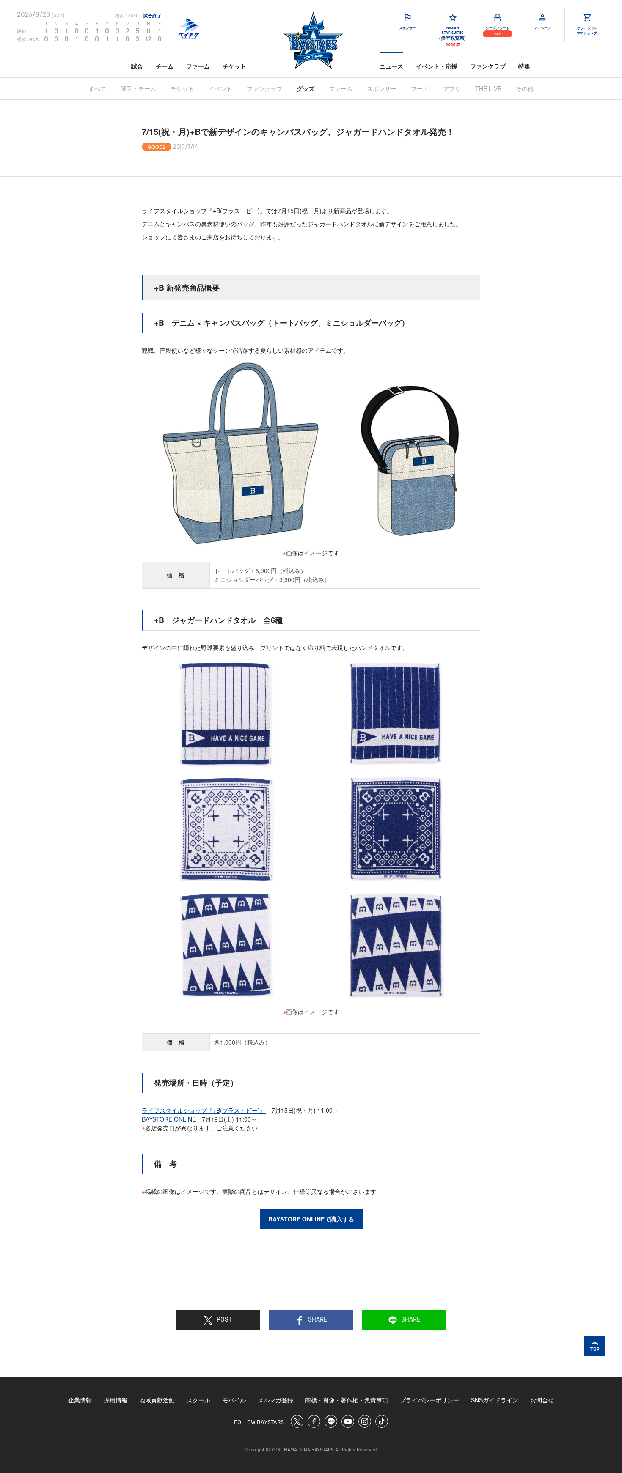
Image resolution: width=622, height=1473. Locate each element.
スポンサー (381, 88)
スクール (198, 1400)
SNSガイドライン (494, 1400)
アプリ (452, 88)
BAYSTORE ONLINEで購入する (311, 1219)
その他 (525, 88)
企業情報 (80, 1400)
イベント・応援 (436, 66)
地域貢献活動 (157, 1400)
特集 (524, 66)
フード (420, 88)
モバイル (234, 1400)
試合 (137, 66)
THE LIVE (488, 88)
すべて (97, 88)
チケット (234, 66)
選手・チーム (138, 88)
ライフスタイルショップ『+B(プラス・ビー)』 (204, 1110)
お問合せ (542, 1400)
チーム (164, 66)
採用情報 (115, 1400)
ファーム (198, 66)
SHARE (317, 1320)
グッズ (305, 88)
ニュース (391, 66)
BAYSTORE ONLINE (169, 1119)
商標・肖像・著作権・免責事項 (346, 1400)
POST (224, 1320)
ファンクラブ (488, 66)
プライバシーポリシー (429, 1400)
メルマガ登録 (275, 1400)
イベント (220, 88)
